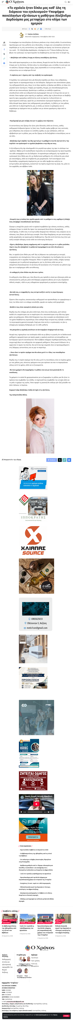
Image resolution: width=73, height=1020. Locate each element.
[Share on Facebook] (29, 28)
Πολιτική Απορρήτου (42, 1015)
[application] (36, 804)
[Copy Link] (38, 28)
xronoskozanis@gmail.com (15, 1001)
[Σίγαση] (49, 812)
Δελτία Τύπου (60, 920)
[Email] (35, 28)
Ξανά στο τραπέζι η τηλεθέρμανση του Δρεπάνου (35, 874)
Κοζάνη (5, 920)
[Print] (41, 28)
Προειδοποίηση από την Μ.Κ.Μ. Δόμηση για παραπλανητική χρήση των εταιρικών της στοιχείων (45, 930)
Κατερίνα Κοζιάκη (20, 976)
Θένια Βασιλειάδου (29, 965)
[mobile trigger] (3, 2)
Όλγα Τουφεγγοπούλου (26, 976)
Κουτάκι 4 (48, 922)
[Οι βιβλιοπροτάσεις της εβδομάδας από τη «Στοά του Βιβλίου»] (10, 918)
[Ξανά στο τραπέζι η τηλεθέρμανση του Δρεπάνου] (28, 918)
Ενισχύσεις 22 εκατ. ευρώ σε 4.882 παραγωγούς (35, 883)
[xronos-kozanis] (15, 2)
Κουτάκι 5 (12, 920)
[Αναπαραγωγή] (21, 812)
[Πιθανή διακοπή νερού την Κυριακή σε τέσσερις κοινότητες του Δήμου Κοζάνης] (63, 918)
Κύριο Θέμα (31, 922)
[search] (65, 2)
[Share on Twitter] (32, 28)
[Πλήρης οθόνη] (52, 812)
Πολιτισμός (6, 922)
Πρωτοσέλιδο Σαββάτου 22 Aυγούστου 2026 (34, 850)
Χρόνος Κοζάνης (33, 34)
